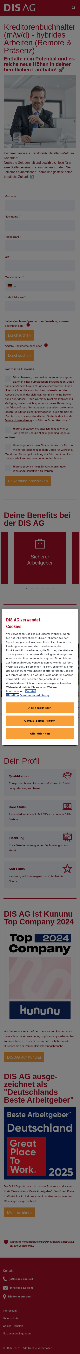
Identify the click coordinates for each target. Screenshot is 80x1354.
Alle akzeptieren (40, 710)
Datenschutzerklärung (34, 697)
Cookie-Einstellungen (39, 723)
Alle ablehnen (40, 736)
